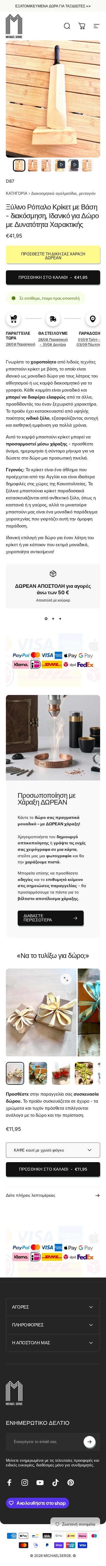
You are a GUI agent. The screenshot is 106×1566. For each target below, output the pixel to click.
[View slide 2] (53, 618)
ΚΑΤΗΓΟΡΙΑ (16, 193)
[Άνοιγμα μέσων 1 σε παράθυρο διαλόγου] (66, 979)
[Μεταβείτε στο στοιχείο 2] (38, 1073)
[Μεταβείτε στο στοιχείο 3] (61, 1073)
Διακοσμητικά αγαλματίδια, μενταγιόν (63, 193)
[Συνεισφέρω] (89, 1442)
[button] (19, 165)
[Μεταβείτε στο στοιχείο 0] (15, 1073)
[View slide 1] (45, 618)
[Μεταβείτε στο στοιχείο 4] (84, 1073)
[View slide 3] (60, 618)
